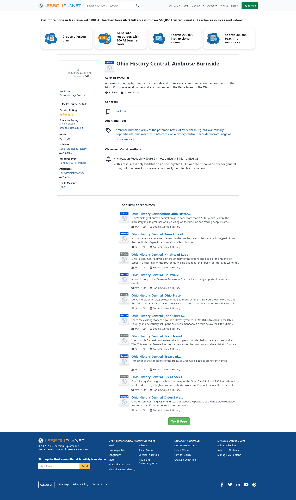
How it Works (181, 450)
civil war (121, 111)
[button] (79, 128)
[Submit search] (137, 5)
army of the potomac (155, 130)
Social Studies (147, 450)
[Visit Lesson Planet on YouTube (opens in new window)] (246, 484)
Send (85, 466)
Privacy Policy (80, 484)
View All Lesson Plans (121, 469)
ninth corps (161, 134)
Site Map (64, 484)
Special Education (149, 454)
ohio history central (182, 134)
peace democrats (208, 134)
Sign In (234, 5)
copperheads (124, 134)
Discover (196, 5)
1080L (62, 187)
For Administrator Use (72, 172)
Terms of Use (99, 484)
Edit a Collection (226, 445)
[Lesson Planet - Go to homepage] (61, 5)
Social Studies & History (73, 148)
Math (112, 459)
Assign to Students (228, 450)
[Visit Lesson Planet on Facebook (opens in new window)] (222, 484)
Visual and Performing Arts (148, 461)
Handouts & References (73, 162)
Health (112, 445)
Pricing (224, 5)
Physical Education (119, 464)
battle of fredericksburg (185, 130)
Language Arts (117, 450)
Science (143, 445)
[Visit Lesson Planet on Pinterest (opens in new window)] (254, 484)
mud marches (143, 134)
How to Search (182, 454)
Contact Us (46, 484)
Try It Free (249, 5)
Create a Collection (185, 459)
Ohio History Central (73, 95)
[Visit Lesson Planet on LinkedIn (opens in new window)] (238, 484)
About (210, 5)
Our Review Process (185, 445)
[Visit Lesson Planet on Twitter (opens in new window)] (230, 484)
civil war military (213, 130)
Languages (115, 454)
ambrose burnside (128, 130)
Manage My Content (229, 454)
